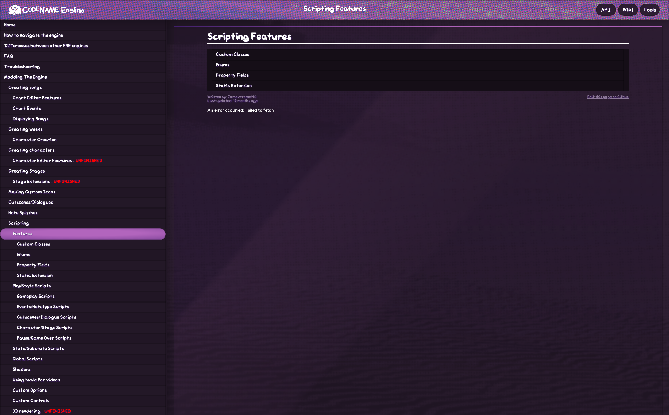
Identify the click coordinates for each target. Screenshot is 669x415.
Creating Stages (26, 171)
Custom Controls (31, 400)
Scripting (18, 223)
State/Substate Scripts (38, 348)
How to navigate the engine (33, 35)
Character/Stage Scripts (44, 327)
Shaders (21, 369)
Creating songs (25, 87)
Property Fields (33, 265)
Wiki (628, 10)
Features (22, 233)
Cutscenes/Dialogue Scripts (46, 317)
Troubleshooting (22, 66)
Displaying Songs (30, 118)
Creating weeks (25, 129)
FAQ (8, 56)
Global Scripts (27, 359)
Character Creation (34, 139)
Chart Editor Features (37, 98)
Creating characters (31, 150)
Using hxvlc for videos (36, 379)
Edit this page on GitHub (608, 97)
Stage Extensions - (46, 181)
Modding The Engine (25, 77)
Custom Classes (33, 244)
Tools (649, 10)
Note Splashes (22, 212)
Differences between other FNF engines (46, 45)
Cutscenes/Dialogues (30, 202)
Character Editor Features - (57, 160)
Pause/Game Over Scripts (44, 338)
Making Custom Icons (31, 191)
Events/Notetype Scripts (43, 306)
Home (9, 24)
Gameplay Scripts (35, 296)
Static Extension (35, 275)
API (606, 10)
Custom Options (30, 390)
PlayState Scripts (32, 285)
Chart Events (27, 108)
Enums (23, 254)
